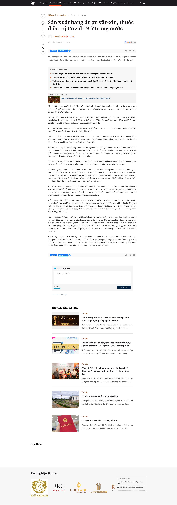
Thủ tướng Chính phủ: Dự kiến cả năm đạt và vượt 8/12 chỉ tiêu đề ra (82, 74)
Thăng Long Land (129, 487)
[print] (43, 37)
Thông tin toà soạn (127, 3)
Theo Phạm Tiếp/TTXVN (63, 36)
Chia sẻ (53, 50)
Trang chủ (43, 3)
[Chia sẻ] (43, 23)
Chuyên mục (53, 3)
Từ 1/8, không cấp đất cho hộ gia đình (100, 396)
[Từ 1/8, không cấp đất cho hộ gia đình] (65, 399)
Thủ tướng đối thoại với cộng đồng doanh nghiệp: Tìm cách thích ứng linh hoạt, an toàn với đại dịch (92, 82)
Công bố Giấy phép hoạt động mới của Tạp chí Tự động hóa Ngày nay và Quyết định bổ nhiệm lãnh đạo (105, 371)
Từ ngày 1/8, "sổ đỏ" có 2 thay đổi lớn (99, 420)
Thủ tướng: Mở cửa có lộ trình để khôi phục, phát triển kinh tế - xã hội (83, 77)
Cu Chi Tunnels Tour (123, 478)
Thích (64, 50)
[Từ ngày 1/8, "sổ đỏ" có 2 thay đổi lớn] (65, 423)
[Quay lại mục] (43, 16)
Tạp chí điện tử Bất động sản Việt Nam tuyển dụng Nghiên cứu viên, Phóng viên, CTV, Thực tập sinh (106, 344)
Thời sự (73, 15)
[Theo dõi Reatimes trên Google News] (130, 42)
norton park (133, 482)
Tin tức (83, 15)
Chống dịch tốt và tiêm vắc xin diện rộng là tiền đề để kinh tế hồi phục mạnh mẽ (87, 87)
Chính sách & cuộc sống (57, 15)
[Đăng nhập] (144, 4)
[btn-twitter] (130, 50)
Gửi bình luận (124, 287)
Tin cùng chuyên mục (65, 307)
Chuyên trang (68, 3)
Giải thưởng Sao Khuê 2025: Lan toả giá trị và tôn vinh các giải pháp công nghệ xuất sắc (105, 319)
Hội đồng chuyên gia (111, 3)
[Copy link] (43, 30)
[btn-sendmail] (134, 50)
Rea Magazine (93, 3)
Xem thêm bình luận (59, 295)
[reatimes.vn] (33, 3)
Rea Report (82, 3)
